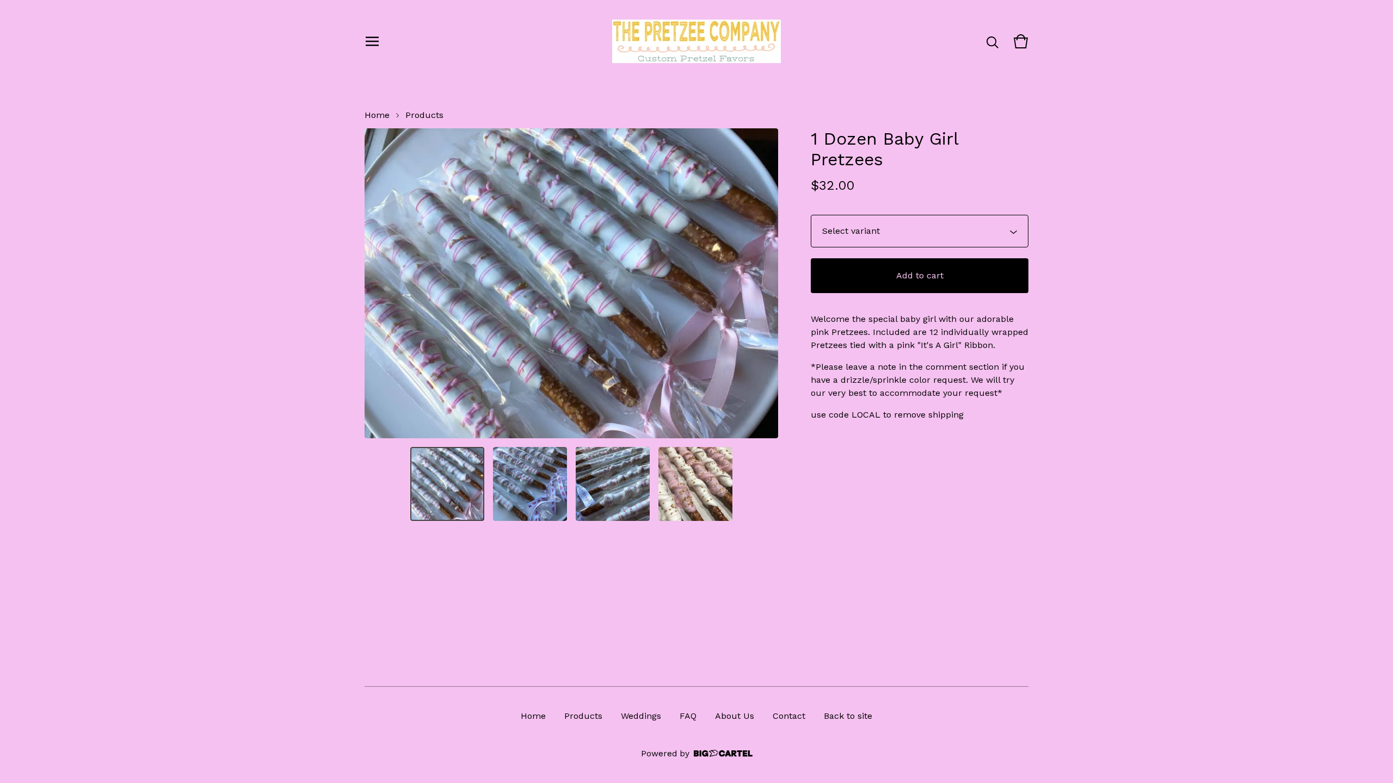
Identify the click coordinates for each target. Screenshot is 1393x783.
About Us (734, 716)
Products (424, 115)
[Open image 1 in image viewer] (571, 283)
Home (377, 115)
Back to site (848, 716)
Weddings (641, 716)
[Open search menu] (992, 41)
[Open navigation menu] (372, 41)
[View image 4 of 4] (695, 484)
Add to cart (920, 275)
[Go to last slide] (380, 283)
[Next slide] (763, 283)
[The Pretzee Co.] (696, 41)
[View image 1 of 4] (447, 484)
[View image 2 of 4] (530, 484)
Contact (789, 716)
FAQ (688, 716)
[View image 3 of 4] (613, 484)
